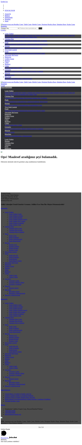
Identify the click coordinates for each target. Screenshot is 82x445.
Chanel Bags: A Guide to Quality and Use (18, 394)
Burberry (7, 64)
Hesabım (7, 19)
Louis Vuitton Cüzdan (25, 35)
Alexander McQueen (11, 55)
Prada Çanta (8, 44)
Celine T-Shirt (17, 68)
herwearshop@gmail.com (13, 414)
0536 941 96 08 (10, 10)
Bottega (7, 61)
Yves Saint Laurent (11, 50)
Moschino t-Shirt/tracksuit (23, 79)
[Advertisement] (41, 178)
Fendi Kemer (28, 53)
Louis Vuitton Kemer (38, 35)
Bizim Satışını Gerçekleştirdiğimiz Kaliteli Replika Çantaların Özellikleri (27, 399)
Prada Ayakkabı (17, 44)
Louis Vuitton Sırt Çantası (17, 221)
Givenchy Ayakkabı (36, 71)
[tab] (41, 208)
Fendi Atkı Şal (9, 53)
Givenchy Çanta (10, 71)
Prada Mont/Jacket (42, 44)
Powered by (5, 438)
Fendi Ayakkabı (19, 53)
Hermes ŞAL (9, 48)
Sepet (6, 21)
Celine (7, 66)
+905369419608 (10, 411)
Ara (40, 28)
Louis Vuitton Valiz (31, 37)
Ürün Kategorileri (6, 87)
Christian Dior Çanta (11, 41)
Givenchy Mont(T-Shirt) (22, 71)
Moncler (7, 73)
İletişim (3, 405)
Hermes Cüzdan (18, 48)
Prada (6, 42)
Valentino (8, 145)
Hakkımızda (8, 17)
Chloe (7, 62)
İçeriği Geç (4, 2)
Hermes (7, 46)
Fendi (6, 51)
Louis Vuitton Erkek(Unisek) (54, 35)
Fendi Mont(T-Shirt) (38, 53)
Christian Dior (9, 39)
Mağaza (7, 16)
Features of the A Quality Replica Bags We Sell (20, 397)
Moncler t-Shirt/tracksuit (12, 295)
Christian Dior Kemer (25, 41)
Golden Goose (9, 59)
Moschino (8, 77)
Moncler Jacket (9, 75)
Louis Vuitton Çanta (11, 35)
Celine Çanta (9, 68)
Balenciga (8, 57)
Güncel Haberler (5, 390)
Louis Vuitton (9, 33)
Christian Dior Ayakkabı (39, 41)
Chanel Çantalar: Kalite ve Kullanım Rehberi (19, 396)
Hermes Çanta (37, 48)
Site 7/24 (41, 427)
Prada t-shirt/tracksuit (29, 44)
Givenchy (8, 70)
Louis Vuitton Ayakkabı (17, 37)
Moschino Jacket (10, 79)
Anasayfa (8, 14)
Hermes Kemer (28, 48)
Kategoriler (4, 208)
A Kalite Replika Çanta (12, 401)
